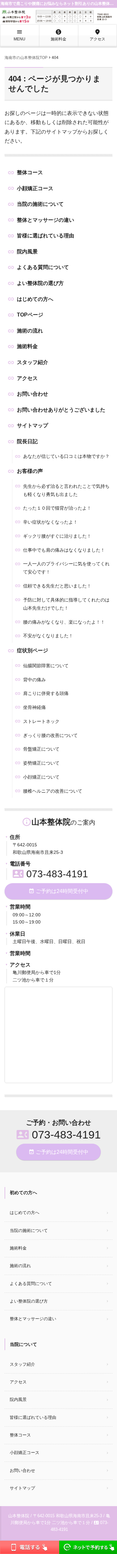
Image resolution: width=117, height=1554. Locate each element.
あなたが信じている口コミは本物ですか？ (66, 456)
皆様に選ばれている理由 (45, 235)
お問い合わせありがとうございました (61, 410)
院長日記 (27, 441)
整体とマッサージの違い (45, 220)
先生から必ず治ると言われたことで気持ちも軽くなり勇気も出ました (66, 490)
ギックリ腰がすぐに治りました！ (57, 536)
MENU (19, 35)
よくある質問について (43, 267)
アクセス (97, 35)
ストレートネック (41, 721)
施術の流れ (30, 330)
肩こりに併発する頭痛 (46, 693)
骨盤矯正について (41, 749)
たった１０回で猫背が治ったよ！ (57, 508)
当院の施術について (40, 204)
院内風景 (27, 251)
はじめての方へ (35, 299)
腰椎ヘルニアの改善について (52, 791)
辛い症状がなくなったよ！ (50, 522)
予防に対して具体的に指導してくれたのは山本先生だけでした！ (66, 604)
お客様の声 (30, 471)
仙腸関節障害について (46, 665)
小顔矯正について (41, 777)
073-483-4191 (50, 874)
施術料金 (58, 35)
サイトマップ (32, 425)
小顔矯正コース (35, 188)
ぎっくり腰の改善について (50, 735)
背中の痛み (34, 679)
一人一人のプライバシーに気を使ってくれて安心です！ (66, 567)
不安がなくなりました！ (48, 635)
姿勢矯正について (41, 763)
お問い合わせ (32, 394)
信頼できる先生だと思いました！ (57, 585)
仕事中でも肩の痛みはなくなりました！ (64, 550)
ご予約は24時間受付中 (58, 891)
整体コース (30, 172)
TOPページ (30, 315)
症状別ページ (32, 650)
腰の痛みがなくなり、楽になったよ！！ (64, 622)
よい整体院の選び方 (40, 283)
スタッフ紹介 (32, 362)
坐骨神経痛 (34, 707)
